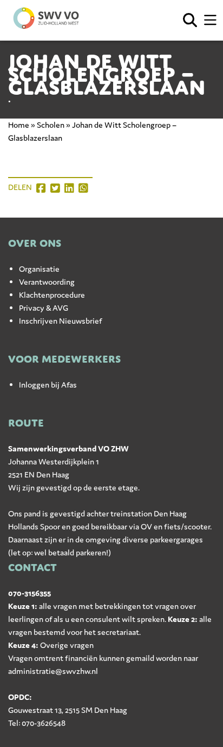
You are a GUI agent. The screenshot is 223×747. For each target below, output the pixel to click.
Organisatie (39, 269)
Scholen (50, 125)
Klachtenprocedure (52, 295)
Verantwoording (47, 282)
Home (18, 125)
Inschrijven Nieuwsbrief (60, 321)
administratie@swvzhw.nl (53, 671)
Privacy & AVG (43, 308)
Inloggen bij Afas (48, 384)
